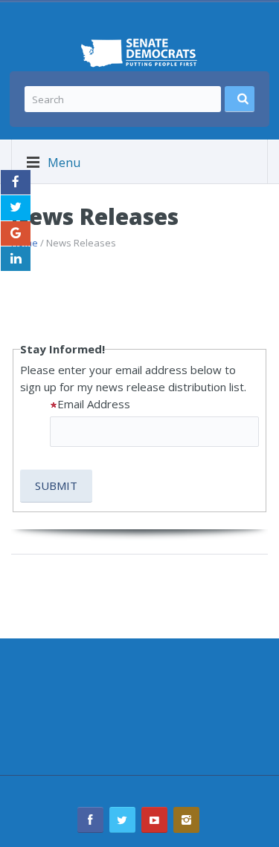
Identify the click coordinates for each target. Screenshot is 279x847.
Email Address (93, 403)
